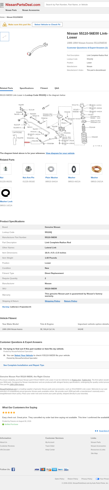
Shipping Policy (52, 301)
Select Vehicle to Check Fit (47, 24)
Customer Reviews (7, 446)
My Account (49, 442)
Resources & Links (98, 450)
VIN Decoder (5, 450)
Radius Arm (76, 380)
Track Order (49, 446)
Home (2, 17)
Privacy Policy (86, 479)
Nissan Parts (11, 10)
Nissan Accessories (30, 10)
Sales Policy (59, 479)
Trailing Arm (86, 380)
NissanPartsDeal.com (8, 389)
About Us (3, 442)
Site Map (94, 453)
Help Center (50, 450)
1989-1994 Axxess (17, 385)
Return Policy (70, 301)
